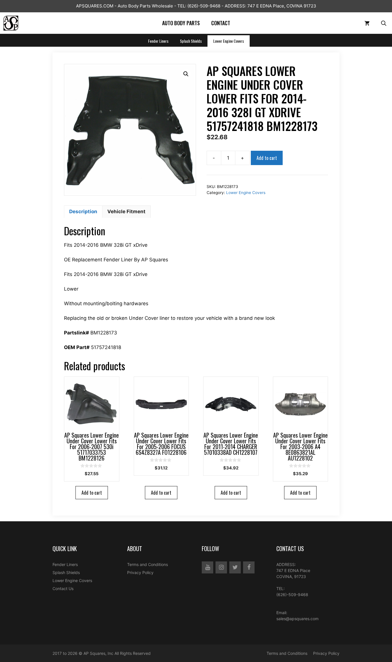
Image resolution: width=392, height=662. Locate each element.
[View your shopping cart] (367, 23)
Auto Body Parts (181, 23)
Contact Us (63, 588)
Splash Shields (191, 41)
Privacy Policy (140, 572)
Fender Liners (158, 41)
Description (83, 211)
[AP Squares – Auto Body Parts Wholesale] (11, 23)
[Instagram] (221, 567)
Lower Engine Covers (228, 41)
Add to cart (267, 157)
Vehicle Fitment (126, 211)
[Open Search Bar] (383, 23)
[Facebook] (249, 567)
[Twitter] (235, 567)
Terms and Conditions (147, 564)
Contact (220, 23)
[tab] (83, 211)
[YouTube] (207, 567)
